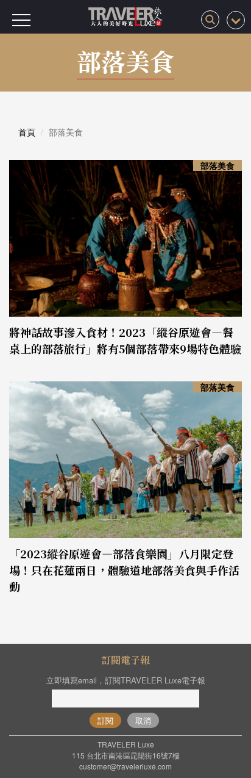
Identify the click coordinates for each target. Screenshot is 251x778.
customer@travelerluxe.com (125, 766)
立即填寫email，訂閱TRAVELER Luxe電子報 (125, 680)
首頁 (26, 132)
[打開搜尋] (210, 19)
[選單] (21, 20)
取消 (143, 720)
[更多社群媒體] (236, 20)
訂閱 (105, 720)
